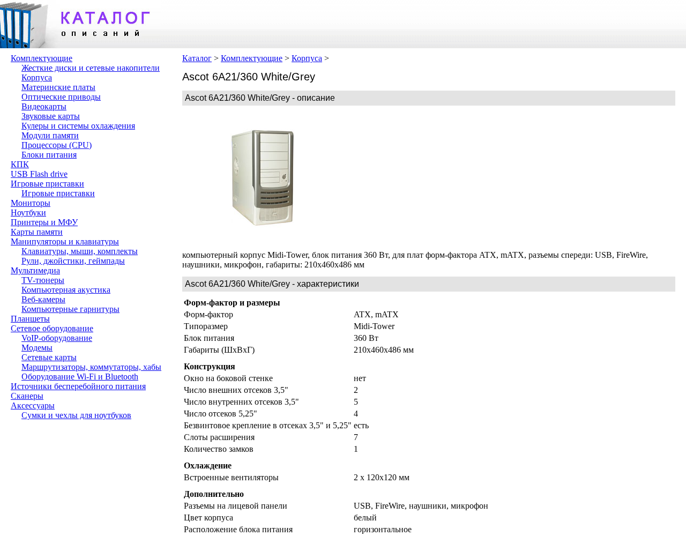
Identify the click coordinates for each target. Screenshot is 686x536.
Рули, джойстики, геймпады (73, 260)
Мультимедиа (35, 270)
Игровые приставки (47, 183)
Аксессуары (33, 405)
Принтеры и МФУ (44, 222)
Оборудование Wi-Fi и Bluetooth (79, 376)
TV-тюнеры (42, 280)
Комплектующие (41, 58)
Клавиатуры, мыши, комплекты (79, 251)
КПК (20, 164)
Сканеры (27, 395)
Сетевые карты (49, 357)
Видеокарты (43, 106)
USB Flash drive (39, 173)
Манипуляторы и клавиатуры (65, 241)
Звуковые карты (50, 116)
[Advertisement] (423, 178)
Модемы (37, 347)
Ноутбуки (28, 212)
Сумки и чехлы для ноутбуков (76, 415)
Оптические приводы (61, 96)
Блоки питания (49, 154)
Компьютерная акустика (65, 289)
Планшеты (30, 318)
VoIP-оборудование (56, 338)
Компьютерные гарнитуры (70, 309)
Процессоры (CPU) (56, 145)
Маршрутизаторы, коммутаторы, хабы (91, 366)
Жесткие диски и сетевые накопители (90, 67)
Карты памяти (37, 231)
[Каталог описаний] (80, 45)
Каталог (197, 58)
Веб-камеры (43, 299)
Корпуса (36, 77)
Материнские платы (58, 87)
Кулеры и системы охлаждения (78, 125)
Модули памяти (50, 135)
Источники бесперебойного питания (78, 386)
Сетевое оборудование (52, 328)
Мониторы (30, 202)
